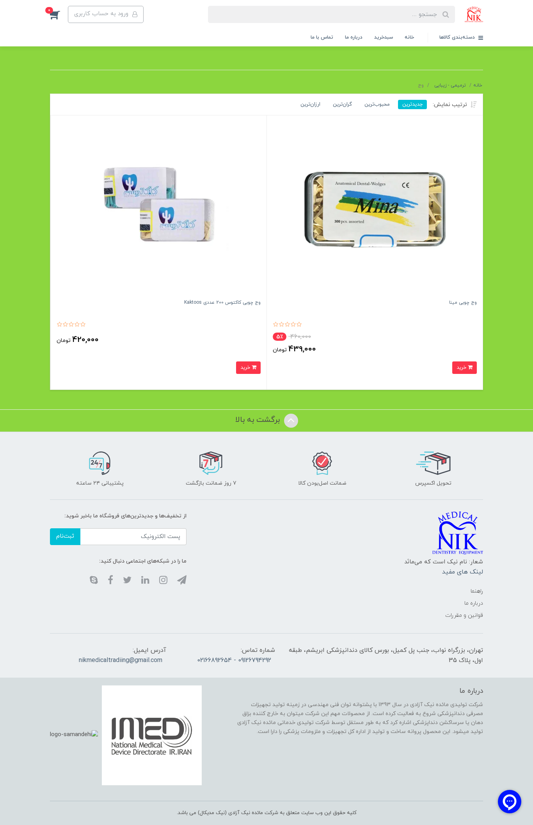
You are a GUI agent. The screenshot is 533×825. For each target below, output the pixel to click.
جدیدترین (412, 104)
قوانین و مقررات (464, 615)
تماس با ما (322, 37)
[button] (59, 14)
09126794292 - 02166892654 (234, 660)
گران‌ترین (342, 104)
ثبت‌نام (65, 536)
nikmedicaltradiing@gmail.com (120, 660)
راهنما (477, 591)
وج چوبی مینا (463, 302)
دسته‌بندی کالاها (457, 37)
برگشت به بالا (258, 419)
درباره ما (353, 37)
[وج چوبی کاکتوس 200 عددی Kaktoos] (159, 209)
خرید (462, 367)
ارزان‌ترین (310, 104)
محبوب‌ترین (377, 104)
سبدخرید (383, 37)
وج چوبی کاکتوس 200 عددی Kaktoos (222, 302)
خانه (409, 37)
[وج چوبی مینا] (375, 209)
